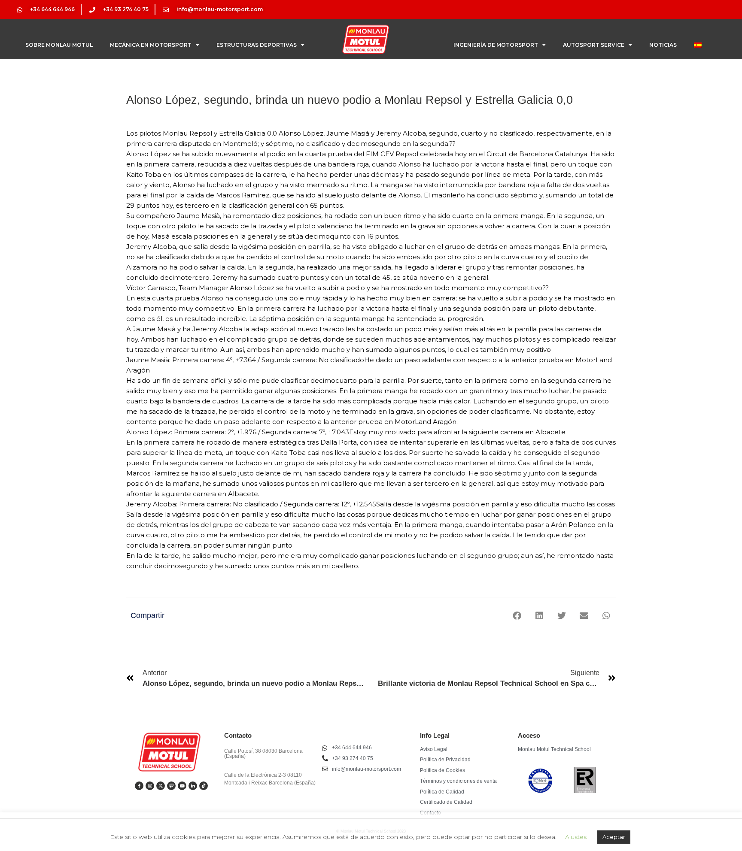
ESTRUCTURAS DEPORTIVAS (256, 45)
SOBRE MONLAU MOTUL (59, 45)
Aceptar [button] (613, 836)
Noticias (663, 45)
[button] (516, 615)
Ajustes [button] (576, 837)
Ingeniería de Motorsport (495, 45)
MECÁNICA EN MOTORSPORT (151, 45)
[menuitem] (697, 45)
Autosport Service (593, 45)
